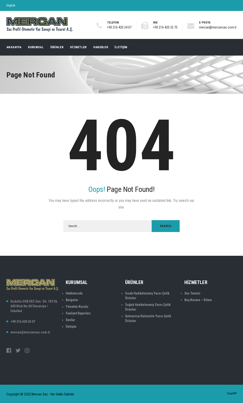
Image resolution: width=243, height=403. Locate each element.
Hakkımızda (74, 293)
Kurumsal (35, 47)
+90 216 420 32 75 (165, 27)
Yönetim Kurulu (77, 306)
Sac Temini (192, 293)
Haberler (100, 47)
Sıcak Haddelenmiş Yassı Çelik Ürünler (147, 295)
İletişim (121, 47)
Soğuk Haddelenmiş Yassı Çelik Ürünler (148, 307)
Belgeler (72, 300)
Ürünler (56, 47)
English (10, 5)
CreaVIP (232, 393)
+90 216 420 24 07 (119, 27)
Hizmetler (78, 47)
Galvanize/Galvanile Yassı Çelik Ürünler (148, 318)
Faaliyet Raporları (78, 313)
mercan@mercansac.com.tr (218, 27)
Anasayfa (13, 47)
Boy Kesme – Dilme (198, 300)
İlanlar (70, 320)
